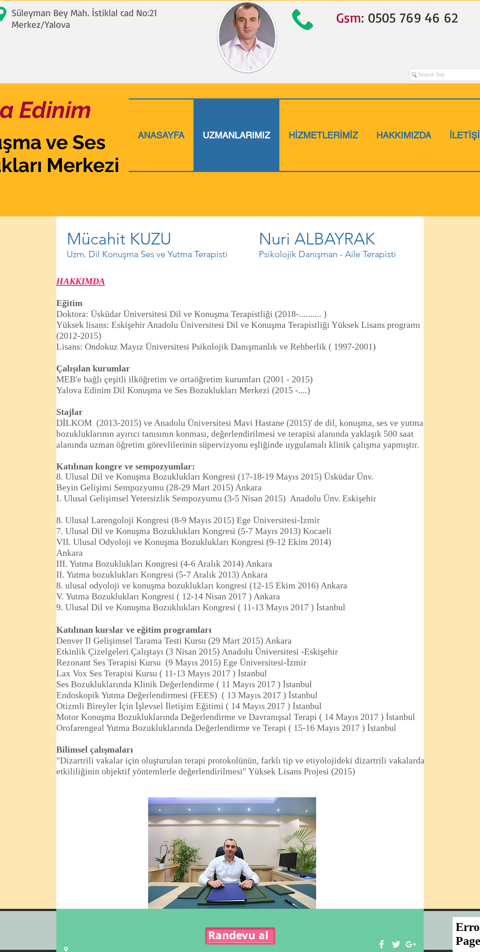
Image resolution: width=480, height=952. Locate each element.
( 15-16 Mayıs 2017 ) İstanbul (342, 728)
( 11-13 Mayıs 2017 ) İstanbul (291, 607)
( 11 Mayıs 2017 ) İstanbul (264, 684)
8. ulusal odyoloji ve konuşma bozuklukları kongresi (152, 585)
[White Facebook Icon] (381, 944)
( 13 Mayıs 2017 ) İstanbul (270, 695)
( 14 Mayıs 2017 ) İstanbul (274, 706)
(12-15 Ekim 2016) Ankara (299, 585)
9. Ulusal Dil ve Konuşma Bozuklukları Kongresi (147, 607)
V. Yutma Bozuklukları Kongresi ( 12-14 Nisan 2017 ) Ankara (168, 596)
